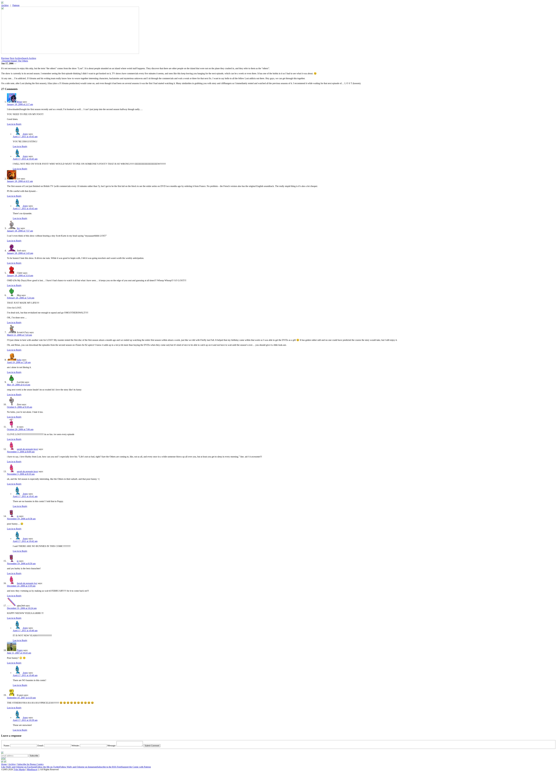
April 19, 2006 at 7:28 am (19, 362)
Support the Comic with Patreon (136, 767)
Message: (111, 745)
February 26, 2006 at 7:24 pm (20, 298)
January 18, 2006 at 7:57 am (20, 231)
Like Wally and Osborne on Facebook (18, 767)
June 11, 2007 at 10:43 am (19, 653)
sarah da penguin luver (27, 449)
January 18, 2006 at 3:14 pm (20, 275)
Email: (41, 745)
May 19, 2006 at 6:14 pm (18, 384)
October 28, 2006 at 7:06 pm (20, 429)
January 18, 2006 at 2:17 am (20, 104)
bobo (19, 360)
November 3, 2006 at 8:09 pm (21, 451)
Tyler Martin (19, 769)
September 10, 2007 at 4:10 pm (21, 697)
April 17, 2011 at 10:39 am (25, 720)
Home (4, 764)
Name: (6, 745)
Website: (75, 745)
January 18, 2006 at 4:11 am (20, 181)
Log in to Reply (14, 124)
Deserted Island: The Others (14, 61)
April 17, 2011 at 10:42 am (25, 541)
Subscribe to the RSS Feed (109, 767)
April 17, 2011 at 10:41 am (25, 496)
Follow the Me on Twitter (48, 767)
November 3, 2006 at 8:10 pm (21, 474)
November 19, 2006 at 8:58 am (21, 518)
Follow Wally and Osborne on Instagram (78, 767)
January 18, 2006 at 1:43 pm (20, 253)
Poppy (20, 650)
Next (12, 58)
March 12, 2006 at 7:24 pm (19, 335)
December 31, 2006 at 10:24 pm (22, 608)
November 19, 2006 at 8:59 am (21, 563)
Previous (5, 58)
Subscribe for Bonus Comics (30, 764)
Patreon (15, 5)
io (18, 516)
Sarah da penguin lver (27, 583)
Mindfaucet (32, 769)
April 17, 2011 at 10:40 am (25, 630)
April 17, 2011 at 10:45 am (25, 159)
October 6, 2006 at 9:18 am (19, 407)
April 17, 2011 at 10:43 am (25, 136)
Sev (18, 228)
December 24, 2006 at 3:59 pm (21, 586)
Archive (5, 5)
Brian (19, 102)
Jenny (25, 134)
